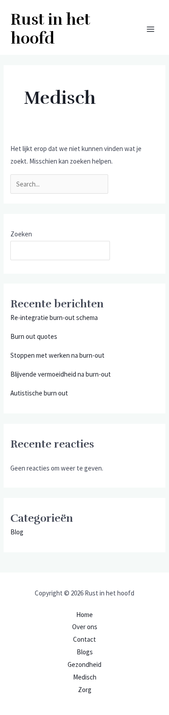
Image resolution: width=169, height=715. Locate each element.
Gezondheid (84, 664)
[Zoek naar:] (60, 184)
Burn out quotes (33, 336)
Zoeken (21, 234)
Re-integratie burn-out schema (54, 317)
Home (84, 614)
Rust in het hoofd (50, 29)
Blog (16, 532)
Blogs (85, 652)
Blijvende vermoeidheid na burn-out (60, 374)
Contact (84, 639)
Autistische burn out (39, 393)
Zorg (84, 689)
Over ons (84, 626)
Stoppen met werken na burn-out (57, 355)
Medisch (84, 677)
